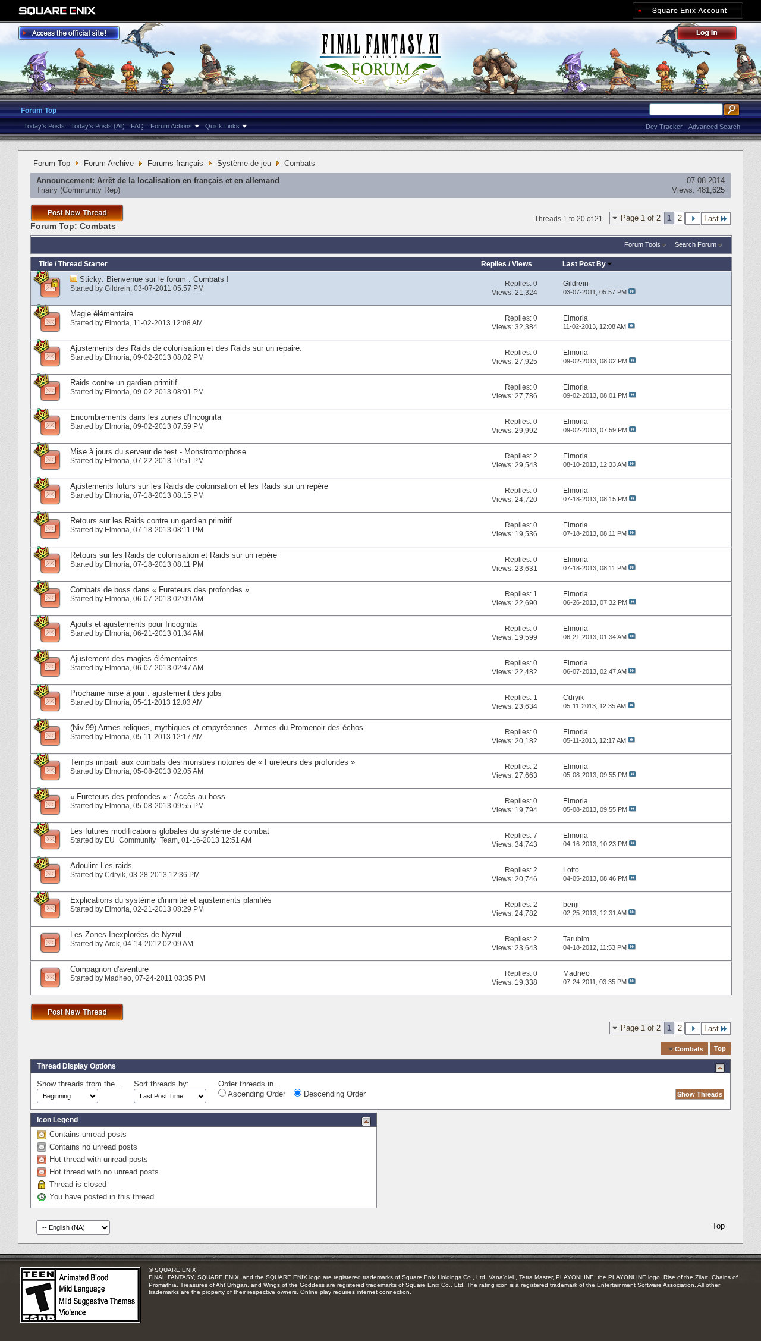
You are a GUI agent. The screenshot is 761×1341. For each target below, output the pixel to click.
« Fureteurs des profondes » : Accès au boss (147, 796)
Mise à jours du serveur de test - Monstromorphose (158, 451)
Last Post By (584, 264)
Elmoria (117, 323)
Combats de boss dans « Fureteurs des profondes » (159, 589)
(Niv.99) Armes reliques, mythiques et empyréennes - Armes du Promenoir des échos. (218, 727)
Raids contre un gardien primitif (123, 382)
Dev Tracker (664, 126)
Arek (112, 944)
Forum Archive (109, 163)
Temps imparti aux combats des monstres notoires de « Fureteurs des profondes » (212, 762)
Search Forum (695, 244)
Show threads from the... (79, 1083)
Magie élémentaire (101, 313)
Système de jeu (244, 163)
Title (46, 264)
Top (720, 1049)
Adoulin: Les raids (101, 865)
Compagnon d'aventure (109, 969)
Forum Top (38, 110)
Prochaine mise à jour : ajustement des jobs (146, 693)
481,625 (711, 190)
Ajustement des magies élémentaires (134, 658)
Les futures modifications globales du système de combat (169, 831)
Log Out (713, 35)
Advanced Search (714, 126)
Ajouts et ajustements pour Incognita (133, 624)
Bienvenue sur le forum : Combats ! (167, 279)
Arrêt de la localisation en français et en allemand (188, 180)
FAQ (137, 126)
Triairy (47, 190)
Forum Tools (642, 244)
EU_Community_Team (141, 840)
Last (711, 218)
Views (522, 264)
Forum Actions (171, 126)
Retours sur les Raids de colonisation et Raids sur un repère (173, 555)
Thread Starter (83, 264)
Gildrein (117, 288)
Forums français (175, 163)
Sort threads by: (161, 1083)
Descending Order (333, 1093)
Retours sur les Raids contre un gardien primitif (151, 520)
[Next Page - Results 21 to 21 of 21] (692, 218)
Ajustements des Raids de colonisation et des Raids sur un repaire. (186, 348)
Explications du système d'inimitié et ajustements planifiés (171, 900)
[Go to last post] (632, 292)
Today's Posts (44, 126)
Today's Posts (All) (98, 126)
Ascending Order (255, 1093)
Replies (494, 264)
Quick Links (222, 126)
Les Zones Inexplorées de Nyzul (125, 934)
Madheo (118, 978)
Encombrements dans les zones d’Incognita (145, 417)
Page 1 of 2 (641, 217)
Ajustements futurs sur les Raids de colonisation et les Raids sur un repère (199, 486)
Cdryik (115, 875)
